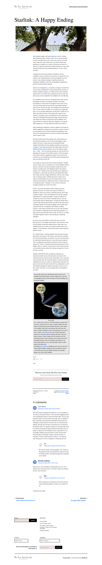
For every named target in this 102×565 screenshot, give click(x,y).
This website (45, 332)
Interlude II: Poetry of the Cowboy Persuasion (48, 528)
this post (53, 56)
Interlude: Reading (44, 530)
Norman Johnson (44, 461)
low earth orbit (60, 392)
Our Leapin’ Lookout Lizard (46, 525)
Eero (41, 139)
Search (16, 518)
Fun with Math (43, 521)
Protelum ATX (45, 90)
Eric (35, 393)
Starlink (67, 393)
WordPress (84, 557)
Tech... (67, 390)
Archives (16, 537)
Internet (63, 390)
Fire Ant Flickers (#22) (45, 523)
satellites (67, 392)
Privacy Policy (66, 557)
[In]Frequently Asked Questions (78, 7)
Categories (42, 537)
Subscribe (65, 379)
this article (44, 346)
